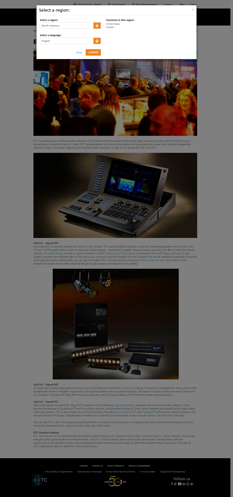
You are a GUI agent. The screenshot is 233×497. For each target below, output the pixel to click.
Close (79, 52)
